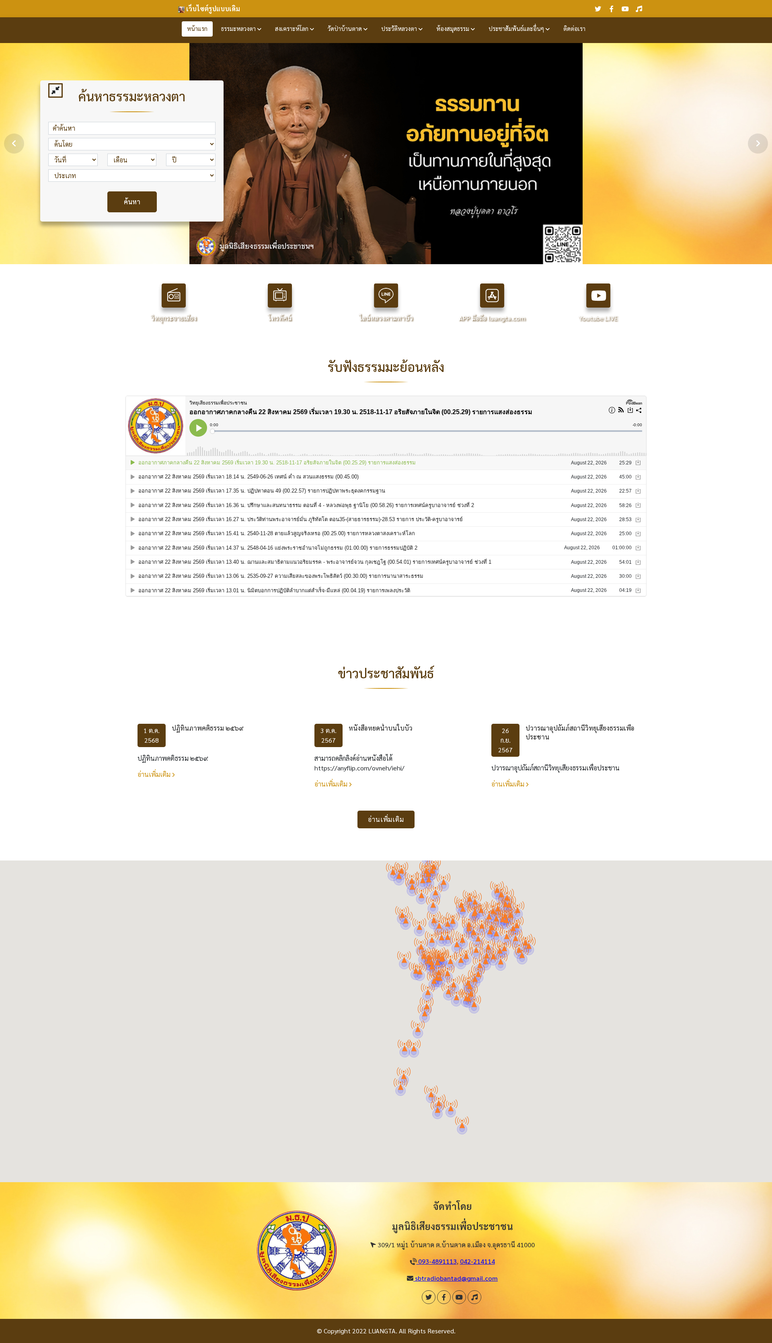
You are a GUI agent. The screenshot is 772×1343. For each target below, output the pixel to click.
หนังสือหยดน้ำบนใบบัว (381, 728)
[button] (515, 935)
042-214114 (477, 1261)
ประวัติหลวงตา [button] (400, 28)
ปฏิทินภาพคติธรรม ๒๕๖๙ (208, 728)
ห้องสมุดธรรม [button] (453, 28)
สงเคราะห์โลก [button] (292, 28)
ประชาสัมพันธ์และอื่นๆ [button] (517, 28)
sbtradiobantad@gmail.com (455, 1278)
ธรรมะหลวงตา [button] (239, 28)
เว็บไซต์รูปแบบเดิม (212, 8)
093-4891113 (437, 1261)
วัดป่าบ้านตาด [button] (345, 28)
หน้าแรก (197, 28)
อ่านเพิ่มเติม (155, 774)
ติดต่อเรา (574, 28)
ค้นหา (132, 201)
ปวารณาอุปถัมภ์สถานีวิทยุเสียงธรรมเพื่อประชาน (580, 732)
